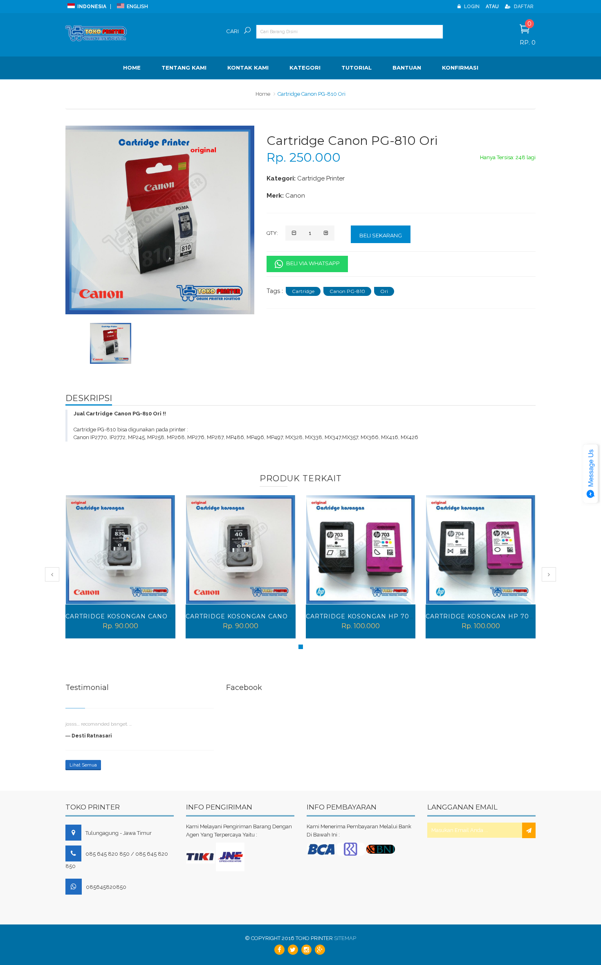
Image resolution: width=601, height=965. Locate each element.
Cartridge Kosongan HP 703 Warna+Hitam (266, 616)
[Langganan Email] (529, 830)
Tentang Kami (183, 67)
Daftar (523, 6)
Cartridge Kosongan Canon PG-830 (493, 616)
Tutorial (356, 67)
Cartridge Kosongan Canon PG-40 (130, 616)
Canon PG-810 (347, 291)
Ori (384, 291)
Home (132, 67)
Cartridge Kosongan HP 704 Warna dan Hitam (394, 616)
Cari (232, 31)
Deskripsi (88, 398)
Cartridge (303, 291)
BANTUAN (406, 67)
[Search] (247, 34)
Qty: (272, 233)
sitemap (345, 938)
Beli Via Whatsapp (312, 263)
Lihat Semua (83, 765)
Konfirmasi (460, 67)
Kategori (305, 67)
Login (471, 6)
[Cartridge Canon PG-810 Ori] (110, 343)
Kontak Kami (248, 67)
